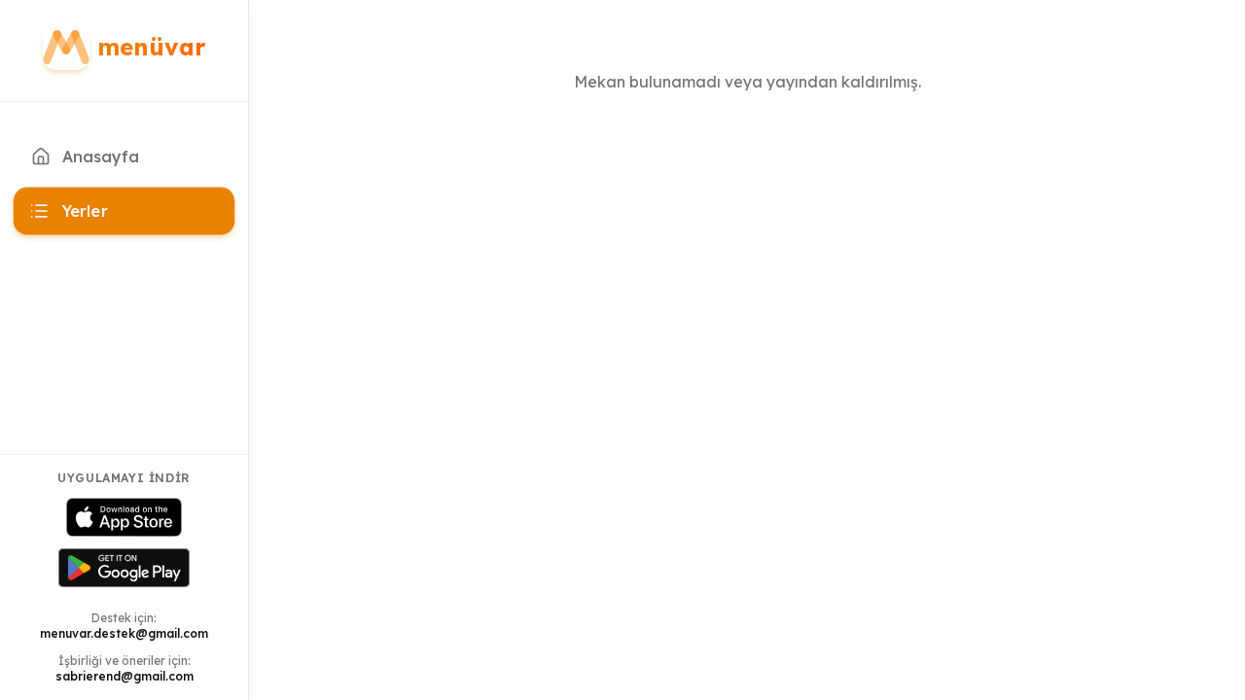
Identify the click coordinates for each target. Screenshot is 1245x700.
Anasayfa (100, 156)
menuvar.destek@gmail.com (124, 633)
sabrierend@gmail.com (124, 676)
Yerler (84, 211)
